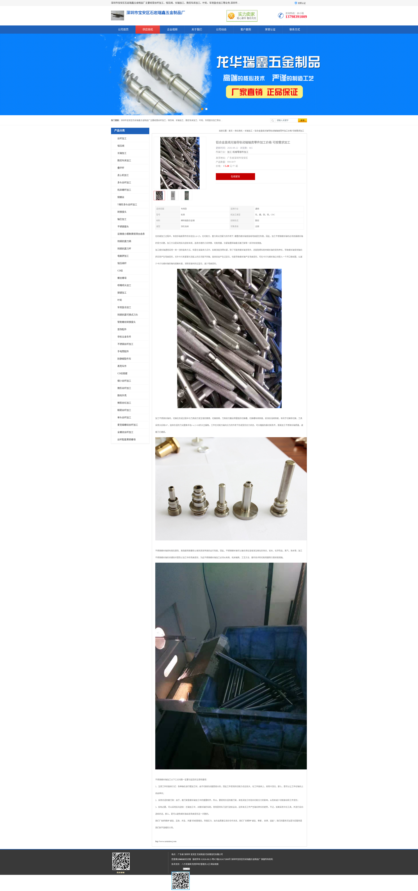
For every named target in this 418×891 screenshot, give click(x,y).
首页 (231, 131)
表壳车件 (122, 366)
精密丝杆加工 (124, 410)
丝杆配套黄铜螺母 (126, 439)
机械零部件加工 (241, 152)
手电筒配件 (123, 351)
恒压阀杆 (122, 263)
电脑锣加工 (123, 256)
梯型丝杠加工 (124, 403)
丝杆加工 (122, 138)
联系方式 (294, 29)
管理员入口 (205, 864)
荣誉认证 (270, 29)
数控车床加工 (124, 160)
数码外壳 (122, 395)
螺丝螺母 (122, 278)
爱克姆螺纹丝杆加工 (127, 425)
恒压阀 (120, 146)
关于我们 (197, 29)
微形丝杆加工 (124, 388)
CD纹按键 (122, 373)
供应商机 (148, 29)
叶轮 (119, 300)
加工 (229, 152)
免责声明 (196, 864)
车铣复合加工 (124, 307)
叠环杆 (120, 168)
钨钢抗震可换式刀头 (127, 314)
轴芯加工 (122, 219)
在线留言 (235, 176)
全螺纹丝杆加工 (125, 432)
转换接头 (122, 212)
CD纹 (120, 270)
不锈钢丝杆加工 (125, 344)
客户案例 (246, 29)
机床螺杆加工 (124, 190)
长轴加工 (122, 153)
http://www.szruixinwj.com (165, 841)
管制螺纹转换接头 (126, 322)
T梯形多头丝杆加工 (127, 204)
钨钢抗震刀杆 (124, 248)
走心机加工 (123, 175)
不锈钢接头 (123, 226)
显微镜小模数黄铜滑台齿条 (131, 234)
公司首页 (123, 29)
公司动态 (221, 29)
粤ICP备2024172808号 (221, 859)
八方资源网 (187, 864)
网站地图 (214, 864)
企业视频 (172, 29)
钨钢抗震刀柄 (124, 241)
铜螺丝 (120, 197)
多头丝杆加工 (124, 182)
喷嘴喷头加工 (124, 285)
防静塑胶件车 (124, 359)
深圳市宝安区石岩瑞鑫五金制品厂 (246, 859)
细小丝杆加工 (124, 381)
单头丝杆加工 (124, 417)
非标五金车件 (124, 337)
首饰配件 (122, 329)
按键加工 (122, 292)
